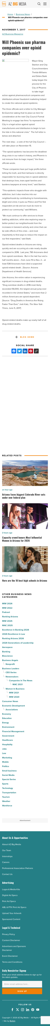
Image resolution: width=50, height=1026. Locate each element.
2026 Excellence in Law (13, 634)
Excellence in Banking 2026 (15, 629)
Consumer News (10, 701)
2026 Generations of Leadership (17, 642)
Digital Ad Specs (9, 895)
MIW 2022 (7, 607)
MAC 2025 (7, 625)
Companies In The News (20, 680)
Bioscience (7, 655)
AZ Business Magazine (12, 34)
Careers (5, 862)
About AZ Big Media (11, 844)
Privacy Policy (8, 934)
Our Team (6, 850)
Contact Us (7, 874)
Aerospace (7, 647)
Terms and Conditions (12, 962)
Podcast (6, 612)
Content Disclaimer (11, 940)
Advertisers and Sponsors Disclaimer (14, 948)
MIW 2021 (14, 692)
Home (10, 14)
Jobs (4, 748)
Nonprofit (10, 664)
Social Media (8, 775)
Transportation (9, 792)
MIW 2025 (7, 621)
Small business (9, 770)
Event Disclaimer (10, 956)
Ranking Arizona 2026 (13, 638)
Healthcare (7, 740)
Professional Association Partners (17, 868)
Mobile (5, 761)
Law (4, 753)
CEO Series (11, 672)
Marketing (7, 757)
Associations (12, 709)
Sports (5, 783)
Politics (5, 766)
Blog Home (27, 337)
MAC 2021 (18, 684)
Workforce (7, 805)
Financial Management (13, 731)
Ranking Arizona (10, 616)
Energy (5, 722)
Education (7, 718)
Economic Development (13, 705)
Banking (6, 651)
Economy (6, 713)
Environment (8, 727)
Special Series (9, 779)
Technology (7, 788)
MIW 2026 (7, 603)
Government (8, 735)
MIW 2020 (14, 696)
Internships (7, 856)
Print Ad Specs (9, 901)
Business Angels (10, 660)
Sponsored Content (11, 919)
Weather (6, 801)
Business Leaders (10, 668)
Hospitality (7, 744)
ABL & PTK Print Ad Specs (14, 907)
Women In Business (15, 688)
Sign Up (22, 991)
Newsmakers (12, 676)
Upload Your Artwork (11, 913)
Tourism (6, 796)
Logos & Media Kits (11, 889)
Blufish (12, 1021)
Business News (23, 14)
